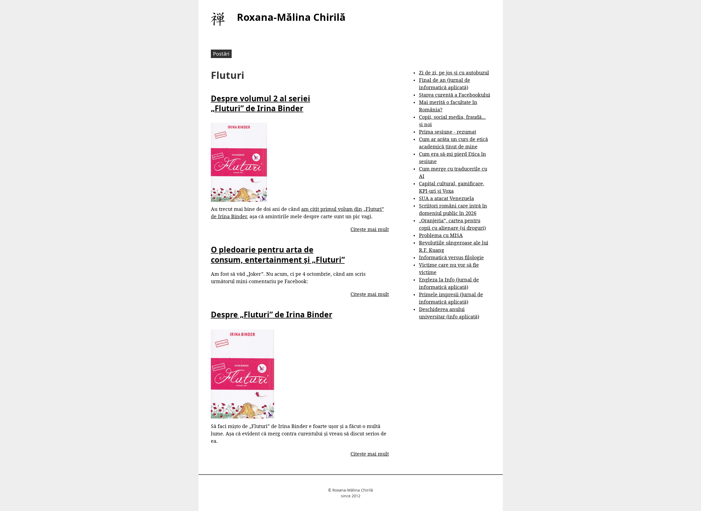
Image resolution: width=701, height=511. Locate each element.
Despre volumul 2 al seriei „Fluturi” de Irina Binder (260, 103)
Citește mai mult (369, 229)
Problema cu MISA (441, 235)
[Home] (218, 19)
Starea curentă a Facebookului (454, 94)
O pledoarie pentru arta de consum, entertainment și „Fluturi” (278, 254)
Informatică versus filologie (451, 257)
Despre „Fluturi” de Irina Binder (271, 314)
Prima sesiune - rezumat (447, 131)
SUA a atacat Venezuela (446, 198)
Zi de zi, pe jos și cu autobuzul (454, 72)
